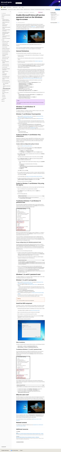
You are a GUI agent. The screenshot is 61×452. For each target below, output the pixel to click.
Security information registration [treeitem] (5, 55)
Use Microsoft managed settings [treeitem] (5, 78)
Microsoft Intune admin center (27, 145)
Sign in (59, 7)
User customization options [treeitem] (5, 84)
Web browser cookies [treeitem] (5, 58)
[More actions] (44, 12)
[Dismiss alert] (59, 1)
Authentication (32, 12)
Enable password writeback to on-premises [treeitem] (6, 30)
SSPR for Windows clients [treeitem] (6, 88)
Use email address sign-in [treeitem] (6, 76)
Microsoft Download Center (35, 310)
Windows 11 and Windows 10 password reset (55, 15)
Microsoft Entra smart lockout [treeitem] (5, 93)
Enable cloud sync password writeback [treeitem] (6, 28)
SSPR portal (33, 26)
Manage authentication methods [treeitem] (5, 62)
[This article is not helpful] (58, 22)
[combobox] (5, 13)
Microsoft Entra (20, 12)
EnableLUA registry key (38, 61)
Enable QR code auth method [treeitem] (5, 72)
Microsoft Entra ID (26, 12)
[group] (31, 263)
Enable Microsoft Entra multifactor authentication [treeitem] (6, 20)
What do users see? (53, 18)
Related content (53, 19)
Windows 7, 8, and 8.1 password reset (54, 17)
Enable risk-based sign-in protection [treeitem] (5, 23)
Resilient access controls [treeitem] (5, 57)
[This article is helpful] (57, 22)
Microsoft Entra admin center (26, 116)
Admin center (58, 9)
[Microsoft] (1, 7)
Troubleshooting (32, 127)
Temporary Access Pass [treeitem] (5, 64)
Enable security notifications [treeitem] (6, 38)
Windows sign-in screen (33, 284)
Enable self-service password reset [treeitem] (5, 25)
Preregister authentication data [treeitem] (6, 86)
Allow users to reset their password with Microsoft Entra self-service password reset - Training (29, 433)
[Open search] (57, 7)
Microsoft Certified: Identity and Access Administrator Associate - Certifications (27, 437)
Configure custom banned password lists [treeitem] (6, 36)
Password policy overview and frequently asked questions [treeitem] (5, 33)
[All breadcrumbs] (17, 12)
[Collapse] (10, 11)
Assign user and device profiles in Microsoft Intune (34, 176)
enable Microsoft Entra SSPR (28, 117)
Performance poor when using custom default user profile (32, 78)
